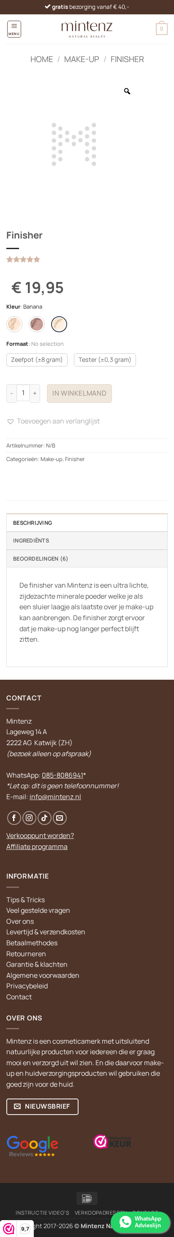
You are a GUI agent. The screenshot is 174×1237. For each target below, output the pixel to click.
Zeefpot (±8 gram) (37, 359)
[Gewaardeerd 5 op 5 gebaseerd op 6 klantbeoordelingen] (87, 259)
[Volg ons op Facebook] (14, 818)
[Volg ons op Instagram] (29, 818)
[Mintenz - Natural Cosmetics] (87, 29)
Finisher (127, 59)
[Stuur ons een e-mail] (60, 818)
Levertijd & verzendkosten (45, 931)
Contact (19, 996)
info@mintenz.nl (55, 796)
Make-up (81, 59)
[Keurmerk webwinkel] (112, 1141)
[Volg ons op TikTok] (45, 818)
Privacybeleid (27, 985)
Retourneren (26, 953)
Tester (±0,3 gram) (105, 359)
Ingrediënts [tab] (31, 540)
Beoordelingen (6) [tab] (40, 558)
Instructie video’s (42, 1212)
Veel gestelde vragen (38, 910)
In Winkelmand (79, 393)
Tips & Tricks (25, 899)
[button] (14, 29)
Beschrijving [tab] (32, 522)
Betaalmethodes (31, 942)
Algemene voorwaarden (42, 975)
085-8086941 (62, 775)
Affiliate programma (37, 846)
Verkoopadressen (101, 1212)
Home (41, 59)
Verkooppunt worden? (40, 835)
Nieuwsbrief (47, 1106)
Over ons (20, 921)
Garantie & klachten (37, 964)
